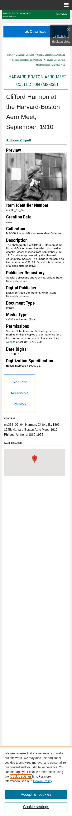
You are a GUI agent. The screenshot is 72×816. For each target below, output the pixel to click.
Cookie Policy (42, 781)
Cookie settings (20, 776)
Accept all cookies (36, 794)
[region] (36, 781)
